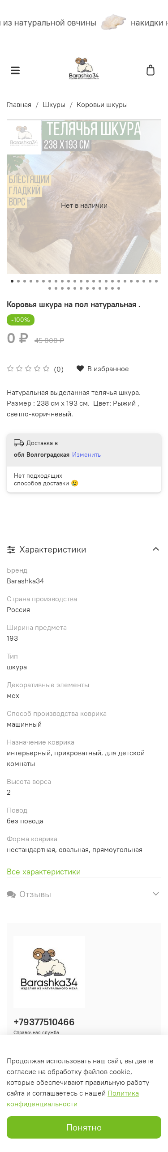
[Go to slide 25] (49, 288)
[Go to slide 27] (62, 288)
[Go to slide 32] (93, 288)
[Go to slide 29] (74, 288)
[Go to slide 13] (87, 281)
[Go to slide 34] (106, 288)
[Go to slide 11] (74, 281)
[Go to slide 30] (81, 288)
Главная (19, 104)
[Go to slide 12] (81, 281)
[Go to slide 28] (68, 288)
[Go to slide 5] (37, 281)
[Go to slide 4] (31, 281)
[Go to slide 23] (150, 281)
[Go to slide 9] (62, 281)
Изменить (86, 454)
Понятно (84, 1127)
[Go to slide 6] (43, 281)
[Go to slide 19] (125, 281)
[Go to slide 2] (18, 281)
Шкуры (54, 104)
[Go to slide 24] (156, 281)
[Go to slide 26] (56, 288)
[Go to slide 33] (100, 288)
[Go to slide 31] (87, 288)
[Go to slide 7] (49, 281)
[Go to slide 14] (93, 281)
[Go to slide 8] (56, 281)
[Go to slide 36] (118, 288)
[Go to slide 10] (68, 281)
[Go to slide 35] (112, 288)
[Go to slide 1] (12, 281)
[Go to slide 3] (24, 281)
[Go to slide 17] (112, 281)
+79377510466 (44, 1022)
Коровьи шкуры (102, 104)
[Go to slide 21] (137, 281)
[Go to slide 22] (143, 281)
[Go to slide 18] (118, 281)
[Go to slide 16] (106, 281)
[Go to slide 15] (100, 281)
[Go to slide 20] (131, 281)
